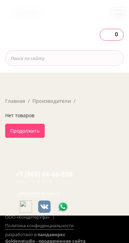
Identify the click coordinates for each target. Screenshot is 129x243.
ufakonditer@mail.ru (38, 193)
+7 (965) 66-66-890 (44, 174)
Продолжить (25, 130)
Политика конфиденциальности (39, 225)
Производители (51, 101)
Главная (15, 101)
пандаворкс (51, 234)
